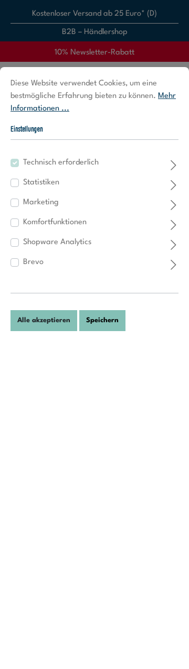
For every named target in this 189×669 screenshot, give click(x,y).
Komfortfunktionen (55, 222)
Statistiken (41, 183)
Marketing (41, 202)
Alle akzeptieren (43, 320)
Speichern (102, 320)
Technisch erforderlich (61, 163)
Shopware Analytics (57, 242)
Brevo (33, 262)
